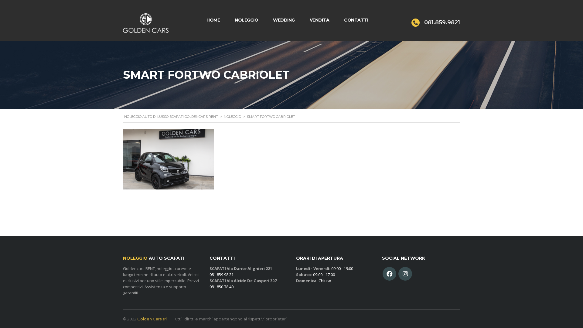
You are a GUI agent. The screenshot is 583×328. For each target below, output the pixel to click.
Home (213, 20)
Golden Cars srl (152, 318)
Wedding (284, 20)
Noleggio (246, 20)
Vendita (319, 20)
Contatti (356, 20)
